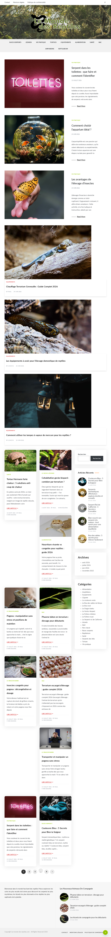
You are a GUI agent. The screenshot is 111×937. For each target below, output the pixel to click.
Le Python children (88, 614)
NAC (100, 42)
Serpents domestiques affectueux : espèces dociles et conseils (95, 494)
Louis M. (11, 366)
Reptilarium (63, 49)
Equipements (66, 42)
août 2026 (86, 562)
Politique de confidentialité (36, 2)
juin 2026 (85, 568)
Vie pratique (41, 42)
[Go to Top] (105, 932)
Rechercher (82, 454)
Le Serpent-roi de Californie (92, 619)
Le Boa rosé (86, 606)
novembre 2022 (88, 571)
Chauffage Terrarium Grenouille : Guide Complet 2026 (32, 287)
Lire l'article (12, 508)
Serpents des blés (88, 639)
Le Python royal (87, 617)
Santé (92, 42)
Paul (9, 291)
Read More (81, 106)
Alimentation (80, 42)
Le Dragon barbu (13, 611)
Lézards (29, 42)
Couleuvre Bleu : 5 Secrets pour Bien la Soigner (95, 481)
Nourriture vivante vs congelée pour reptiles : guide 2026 (53, 548)
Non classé (86, 628)
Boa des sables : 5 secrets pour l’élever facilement (95, 538)
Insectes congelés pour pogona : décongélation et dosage (19, 689)
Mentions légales (18, 2)
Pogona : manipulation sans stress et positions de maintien (20, 620)
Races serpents (15, 42)
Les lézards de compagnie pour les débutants (88, 917)
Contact (7, 2)
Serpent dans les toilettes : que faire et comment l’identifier (84, 72)
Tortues (53, 42)
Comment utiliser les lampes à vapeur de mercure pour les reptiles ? (38, 435)
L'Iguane (85, 597)
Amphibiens (49, 49)
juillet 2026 (86, 565)
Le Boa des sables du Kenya (92, 603)
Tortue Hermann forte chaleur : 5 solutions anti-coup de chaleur (19, 483)
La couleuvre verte (88, 600)
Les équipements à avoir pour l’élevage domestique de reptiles (35, 361)
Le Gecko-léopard (48, 473)
